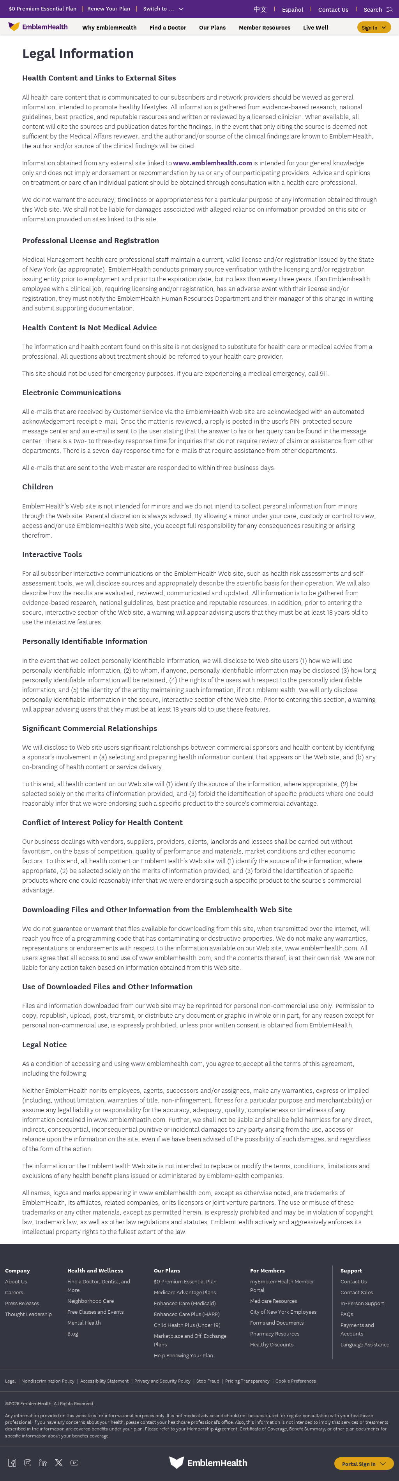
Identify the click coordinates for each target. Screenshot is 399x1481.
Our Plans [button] (212, 27)
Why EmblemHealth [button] (109, 27)
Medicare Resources (273, 1300)
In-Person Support (362, 1303)
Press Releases (22, 1303)
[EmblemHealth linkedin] (43, 1463)
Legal (11, 1380)
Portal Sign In (360, 1463)
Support (351, 1269)
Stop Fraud (208, 1380)
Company (17, 1269)
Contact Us (354, 1281)
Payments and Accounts (357, 1328)
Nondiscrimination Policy (48, 1380)
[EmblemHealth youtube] (74, 1463)
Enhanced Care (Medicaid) (185, 1303)
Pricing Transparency (248, 1380)
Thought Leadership (28, 1313)
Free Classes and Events (95, 1311)
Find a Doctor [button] (168, 27)
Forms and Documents (277, 1322)
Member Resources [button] (264, 27)
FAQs (347, 1313)
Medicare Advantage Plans (185, 1292)
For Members (267, 1269)
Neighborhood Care (90, 1300)
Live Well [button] (315, 27)
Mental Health (84, 1322)
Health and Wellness (95, 1269)
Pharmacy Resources (274, 1333)
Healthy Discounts (271, 1344)
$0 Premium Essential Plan (185, 1281)
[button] (374, 27)
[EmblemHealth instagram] (28, 1463)
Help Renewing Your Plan (183, 1355)
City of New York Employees (283, 1311)
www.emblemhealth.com (212, 162)
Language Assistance (365, 1344)
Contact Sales (357, 1292)
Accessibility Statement (105, 1380)
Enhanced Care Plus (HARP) (187, 1313)
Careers (14, 1292)
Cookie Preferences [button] (295, 1380)
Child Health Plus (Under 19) (187, 1324)
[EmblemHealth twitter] (59, 1463)
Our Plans (167, 1269)
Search (373, 9)
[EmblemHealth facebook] (12, 1463)
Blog (72, 1333)
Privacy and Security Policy (163, 1380)
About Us (16, 1281)
